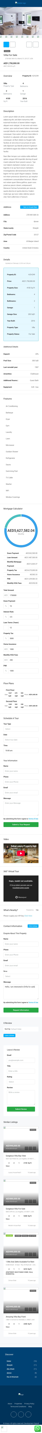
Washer (9, 484)
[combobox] (21, 729)
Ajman (9, 1373)
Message (7, 798)
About (10, 1404)
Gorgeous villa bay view (16, 1156)
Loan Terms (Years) (11, 623)
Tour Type (7, 724)
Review (10, 1088)
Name (6, 766)
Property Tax (8, 633)
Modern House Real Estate (16, 1225)
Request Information (21, 1010)
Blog (30, 1406)
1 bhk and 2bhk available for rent (20, 1262)
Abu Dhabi (10, 1369)
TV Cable (9, 478)
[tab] (6, 44)
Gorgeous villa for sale (15, 1209)
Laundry (9, 432)
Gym (7, 426)
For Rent (18, 1235)
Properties (18, 1404)
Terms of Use (33, 819)
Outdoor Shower (12, 452)
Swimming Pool (12, 471)
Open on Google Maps (30, 207)
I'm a (5, 971)
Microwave (10, 445)
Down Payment (9, 601)
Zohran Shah (12, 1280)
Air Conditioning (12, 406)
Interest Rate (9, 612)
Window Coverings (13, 497)
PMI (5, 666)
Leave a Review (9, 1035)
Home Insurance (10, 644)
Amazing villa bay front (16, 1317)
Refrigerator (10, 458)
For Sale (7, 51)
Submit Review (21, 1109)
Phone (6, 777)
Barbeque (9, 413)
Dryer (8, 419)
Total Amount (9, 590)
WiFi (7, 491)
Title (8, 1066)
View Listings (33, 926)
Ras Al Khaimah (12, 1377)
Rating (9, 1077)
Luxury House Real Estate (16, 1172)
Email (6, 788)
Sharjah (9, 1365)
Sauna (8, 465)
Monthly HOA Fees (11, 655)
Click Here (28, 916)
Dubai (9, 1361)
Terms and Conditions (18, 1406)
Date (5, 735)
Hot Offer (32, 1235)
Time (5, 745)
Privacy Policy (29, 1404)
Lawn (8, 439)
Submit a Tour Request (21, 825)
